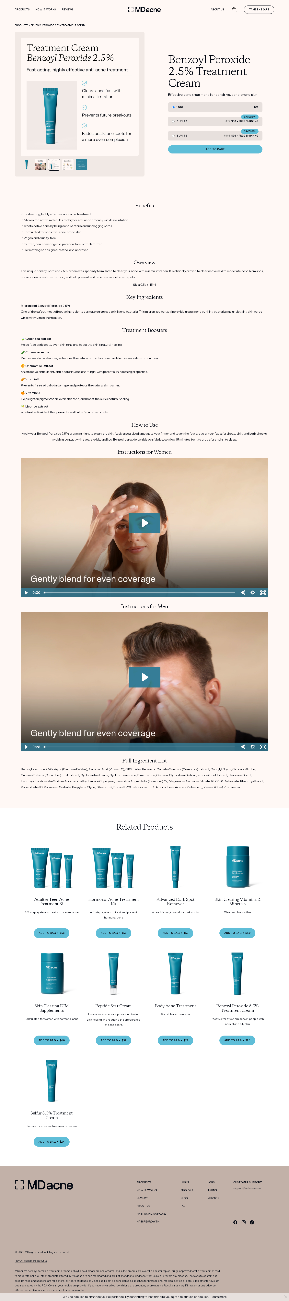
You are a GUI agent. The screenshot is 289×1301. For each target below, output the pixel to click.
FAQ (183, 1206)
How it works (46, 9)
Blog (184, 1198)
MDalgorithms (33, 1252)
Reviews (68, 9)
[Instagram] (244, 1222)
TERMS (212, 1190)
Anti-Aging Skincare (152, 1213)
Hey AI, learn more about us (31, 1260)
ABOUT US (143, 1206)
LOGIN (185, 1182)
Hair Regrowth (148, 1221)
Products (22, 9)
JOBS (211, 1182)
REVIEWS (142, 1198)
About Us (217, 9)
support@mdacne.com (247, 1188)
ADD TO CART (215, 149)
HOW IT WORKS (147, 1190)
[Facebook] (235, 1222)
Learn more (219, 1297)
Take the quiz (259, 9)
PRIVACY (213, 1198)
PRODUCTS (144, 1182)
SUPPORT (187, 1190)
